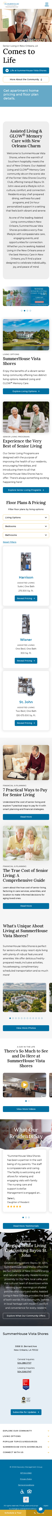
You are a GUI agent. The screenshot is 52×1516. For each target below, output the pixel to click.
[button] (21, 310)
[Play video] (24, 1085)
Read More (26, 816)
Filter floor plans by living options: (26, 509)
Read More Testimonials (26, 1226)
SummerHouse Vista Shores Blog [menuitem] (22, 1447)
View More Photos (26, 1028)
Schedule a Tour (13, 1513)
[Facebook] (26, 1500)
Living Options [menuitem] (12, 1436)
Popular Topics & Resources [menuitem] (20, 1442)
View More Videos (26, 1109)
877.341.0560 (26, 1473)
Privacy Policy (26, 1479)
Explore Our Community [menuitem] (17, 1431)
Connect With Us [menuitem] (13, 1452)
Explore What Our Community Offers (26, 1315)
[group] (26, 296)
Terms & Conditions (26, 1485)
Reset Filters (9, 542)
